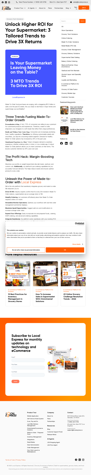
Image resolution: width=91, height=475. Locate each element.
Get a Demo (84, 8)
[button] (19, 8)
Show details (76, 244)
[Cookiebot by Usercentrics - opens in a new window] (76, 223)
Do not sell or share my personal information (26, 250)
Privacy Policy (21, 460)
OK (65, 250)
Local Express (31, 182)
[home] (6, 8)
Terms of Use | (10, 460)
